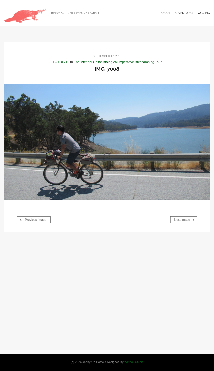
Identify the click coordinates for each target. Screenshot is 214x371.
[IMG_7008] (107, 142)
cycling (204, 12)
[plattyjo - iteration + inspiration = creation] (25, 16)
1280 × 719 (61, 62)
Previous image (35, 219)
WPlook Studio (134, 361)
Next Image (182, 219)
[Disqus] (107, 292)
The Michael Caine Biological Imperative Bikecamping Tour (118, 62)
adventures (184, 12)
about (165, 12)
